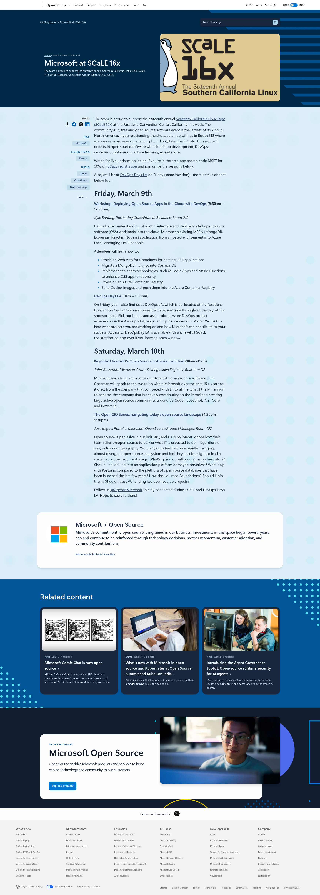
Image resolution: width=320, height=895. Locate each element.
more (80, 197)
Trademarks (226, 888)
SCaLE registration (122, 166)
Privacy (196, 888)
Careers (261, 834)
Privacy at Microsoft (267, 852)
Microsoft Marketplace (220, 864)
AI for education (121, 876)
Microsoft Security (168, 840)
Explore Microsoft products (28, 870)
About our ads (272, 888)
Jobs (135, 5)
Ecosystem (105, 5)
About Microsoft (265, 840)
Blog (144, 5)
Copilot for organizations (27, 858)
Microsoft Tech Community (222, 858)
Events (47, 55)
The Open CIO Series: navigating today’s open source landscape (147, 414)
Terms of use (210, 888)
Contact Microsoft (180, 888)
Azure (212, 834)
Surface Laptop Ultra (25, 846)
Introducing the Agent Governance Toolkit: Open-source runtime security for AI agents (239, 668)
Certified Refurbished (75, 864)
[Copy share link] (67, 124)
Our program (122, 5)
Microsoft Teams (167, 864)
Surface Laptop (22, 840)
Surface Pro (21, 834)
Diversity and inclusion (268, 864)
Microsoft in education (124, 834)
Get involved (76, 5)
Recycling (257, 888)
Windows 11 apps (23, 876)
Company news (265, 846)
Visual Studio (216, 876)
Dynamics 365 (166, 846)
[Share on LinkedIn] (87, 124)
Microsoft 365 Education (125, 852)
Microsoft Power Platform (171, 858)
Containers (80, 180)
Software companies (219, 870)
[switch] (294, 5)
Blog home (50, 22)
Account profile (73, 834)
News (48, 657)
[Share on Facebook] (74, 124)
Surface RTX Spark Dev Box (28, 852)
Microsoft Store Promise (77, 870)
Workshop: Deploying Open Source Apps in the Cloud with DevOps (150, 203)
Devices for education (124, 840)
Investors (262, 858)
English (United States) (31, 886)
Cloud (83, 173)
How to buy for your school (126, 858)
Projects (91, 5)
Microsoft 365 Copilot (169, 870)
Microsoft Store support (77, 846)
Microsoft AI (165, 834)
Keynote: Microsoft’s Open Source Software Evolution (139, 361)
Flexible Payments (74, 876)
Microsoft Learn (217, 846)
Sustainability (264, 876)
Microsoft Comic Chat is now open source (74, 666)
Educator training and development (130, 864)
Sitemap (163, 888)
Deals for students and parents (128, 870)
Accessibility (263, 870)
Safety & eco (242, 888)
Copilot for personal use (26, 864)
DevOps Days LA (133, 175)
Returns (69, 852)
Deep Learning (78, 187)
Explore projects (63, 786)
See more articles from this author (95, 554)
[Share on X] (81, 124)
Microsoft (81, 143)
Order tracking (72, 858)
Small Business (166, 876)
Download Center (74, 840)
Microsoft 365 (166, 852)
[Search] (275, 22)
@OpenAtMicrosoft (126, 490)
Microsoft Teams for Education (127, 846)
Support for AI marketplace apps (224, 852)
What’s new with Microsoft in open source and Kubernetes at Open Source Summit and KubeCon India (159, 668)
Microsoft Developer (219, 840)
